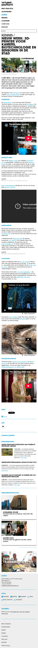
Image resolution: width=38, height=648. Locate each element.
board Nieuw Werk (13, 94)
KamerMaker (8, 102)
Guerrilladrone (7, 244)
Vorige (10, 432)
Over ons (5, 24)
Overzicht (19, 432)
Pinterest (16, 93)
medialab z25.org (23, 277)
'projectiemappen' (24, 272)
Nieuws (4, 633)
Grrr (8, 645)
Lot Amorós (12, 240)
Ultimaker (30, 104)
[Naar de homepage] (7, 3)
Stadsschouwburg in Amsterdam (13, 367)
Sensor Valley (10, 187)
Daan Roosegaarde (8, 185)
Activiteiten (6, 626)
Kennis (7, 35)
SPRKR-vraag (13, 160)
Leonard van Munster (19, 362)
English (5, 27)
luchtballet (6, 233)
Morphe (22, 319)
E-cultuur (5, 636)
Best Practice (6, 623)
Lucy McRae (13, 317)
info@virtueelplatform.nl (10, 585)
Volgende (28, 432)
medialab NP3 (17, 238)
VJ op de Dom (25, 261)
